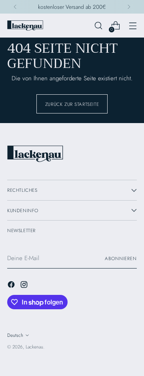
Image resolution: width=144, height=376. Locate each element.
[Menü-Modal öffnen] (132, 26)
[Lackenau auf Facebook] (12, 286)
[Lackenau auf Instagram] (25, 286)
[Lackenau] (25, 25)
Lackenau (34, 346)
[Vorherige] (15, 7)
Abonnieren (121, 258)
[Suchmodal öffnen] (98, 26)
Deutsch (15, 335)
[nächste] (129, 7)
